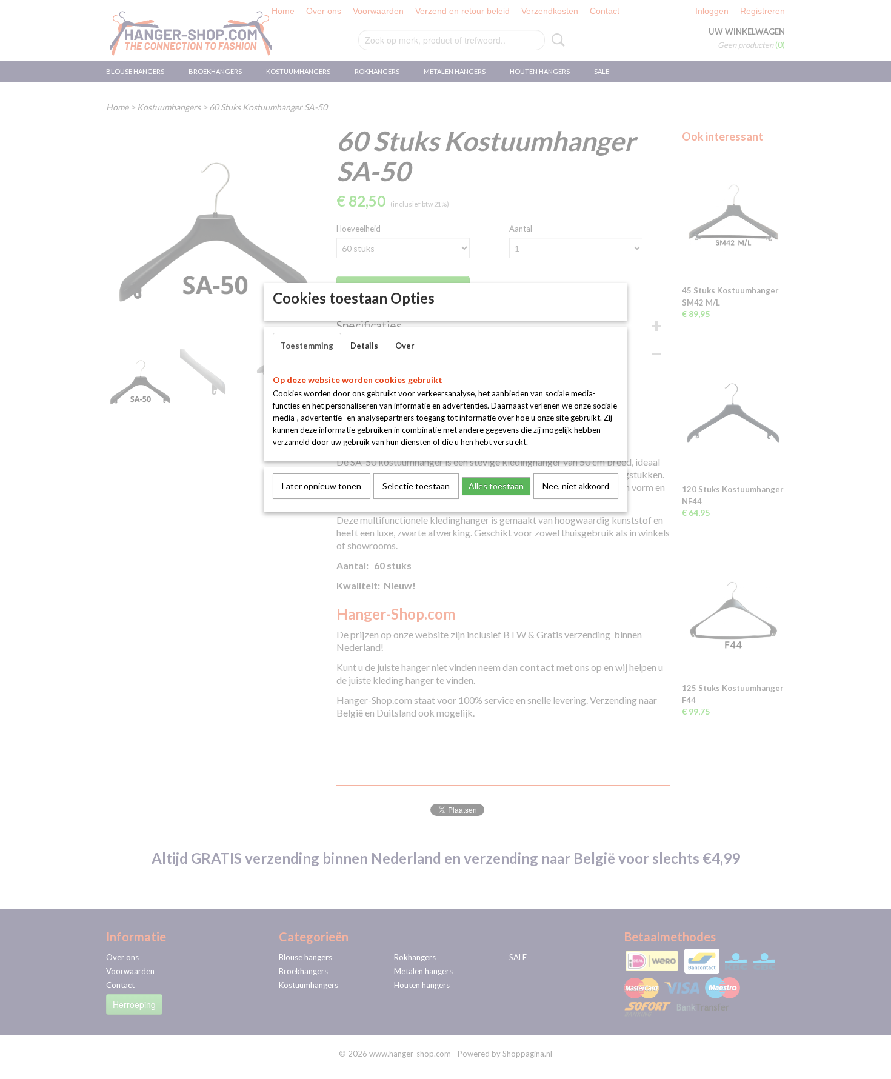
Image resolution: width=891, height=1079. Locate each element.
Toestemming (307, 345)
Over (405, 345)
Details (364, 345)
